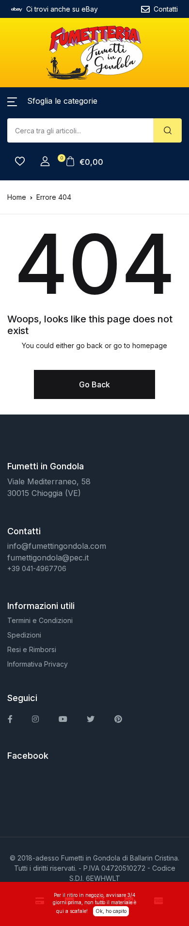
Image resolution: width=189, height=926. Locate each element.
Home (16, 197)
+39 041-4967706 (36, 568)
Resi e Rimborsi (31, 649)
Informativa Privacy (37, 664)
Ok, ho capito (110, 911)
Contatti (166, 9)
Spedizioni (24, 635)
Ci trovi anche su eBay (62, 9)
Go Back (94, 384)
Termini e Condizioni (40, 620)
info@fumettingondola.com (56, 546)
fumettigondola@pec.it (48, 557)
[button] (52, 101)
